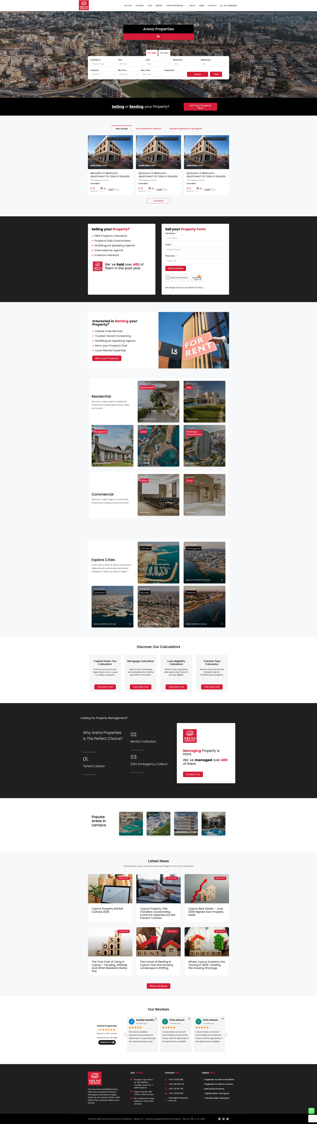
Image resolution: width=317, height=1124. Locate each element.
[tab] (121, 128)
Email (168, 244)
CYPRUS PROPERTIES (174, 5)
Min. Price (122, 70)
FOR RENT (140, 5)
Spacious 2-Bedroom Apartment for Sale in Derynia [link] (158, 174)
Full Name (170, 233)
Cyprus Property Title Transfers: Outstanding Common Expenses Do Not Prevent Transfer (157, 913)
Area (148, 60)
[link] (110, 152)
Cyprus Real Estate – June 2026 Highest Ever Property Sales (206, 912)
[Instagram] (223, 1118)
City (120, 60)
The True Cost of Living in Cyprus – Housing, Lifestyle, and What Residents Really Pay (110, 966)
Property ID (169, 70)
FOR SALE (128, 5)
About (192, 5)
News (201, 5)
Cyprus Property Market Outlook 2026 (107, 910)
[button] (140, 686)
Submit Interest (175, 268)
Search (197, 74)
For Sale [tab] (152, 52)
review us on (106, 1042)
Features (94, 70)
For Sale (111, 139)
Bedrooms (177, 60)
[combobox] (103, 63)
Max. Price (145, 70)
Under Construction (123, 139)
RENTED (159, 5)
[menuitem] (228, 5)
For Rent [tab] (164, 52)
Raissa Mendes (177, 1020)
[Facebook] (219, 1118)
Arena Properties (107, 1025)
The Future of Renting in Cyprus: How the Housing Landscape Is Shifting (156, 965)
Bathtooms (206, 60)
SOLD (150, 5)
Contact (212, 5)
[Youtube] (227, 1118)
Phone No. (170, 256)
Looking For (95, 60)
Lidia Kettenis (143, 1020)
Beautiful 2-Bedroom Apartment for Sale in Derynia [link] (110, 174)
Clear (216, 74)
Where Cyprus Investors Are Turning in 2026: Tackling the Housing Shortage (206, 965)
